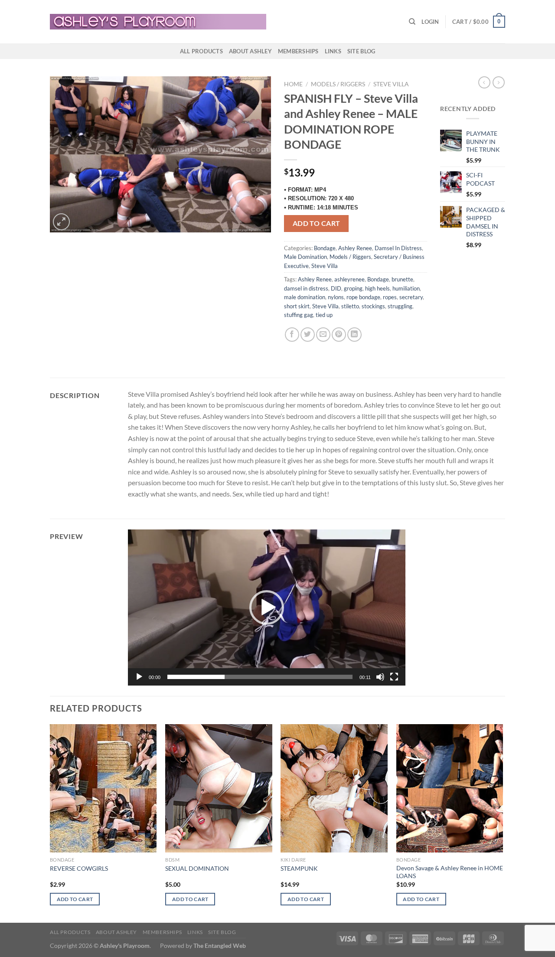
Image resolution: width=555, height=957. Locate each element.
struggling (400, 306)
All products (201, 51)
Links (333, 51)
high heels (377, 288)
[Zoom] (61, 221)
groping (353, 288)
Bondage (325, 248)
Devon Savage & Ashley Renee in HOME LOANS (449, 872)
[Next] (502, 822)
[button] (266, 607)
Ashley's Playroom (125, 945)
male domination (304, 297)
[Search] (412, 21)
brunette (402, 279)
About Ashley (250, 51)
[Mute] (380, 677)
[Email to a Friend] (323, 334)
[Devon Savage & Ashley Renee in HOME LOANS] (449, 788)
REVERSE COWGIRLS (79, 868)
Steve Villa (391, 84)
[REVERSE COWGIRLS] (103, 788)
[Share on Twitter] (307, 334)
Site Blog (361, 51)
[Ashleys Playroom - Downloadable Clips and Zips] (158, 21)
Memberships (298, 51)
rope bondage (363, 297)
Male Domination (305, 256)
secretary (411, 297)
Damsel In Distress (398, 248)
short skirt (297, 306)
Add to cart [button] (75, 899)
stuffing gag (298, 314)
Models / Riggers (338, 84)
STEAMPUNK (299, 868)
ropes (390, 297)
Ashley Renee (355, 248)
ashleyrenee (349, 279)
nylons (336, 297)
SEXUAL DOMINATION (197, 868)
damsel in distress (306, 288)
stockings (373, 306)
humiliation (406, 288)
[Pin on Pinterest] (339, 334)
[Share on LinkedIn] (354, 334)
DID (336, 288)
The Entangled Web (219, 945)
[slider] (260, 677)
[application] (266, 607)
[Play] (139, 677)
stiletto (350, 306)
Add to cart (316, 223)
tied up (324, 314)
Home (293, 84)
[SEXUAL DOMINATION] (218, 788)
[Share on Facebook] (292, 334)
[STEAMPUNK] (334, 788)
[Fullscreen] (394, 677)
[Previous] (50, 822)
